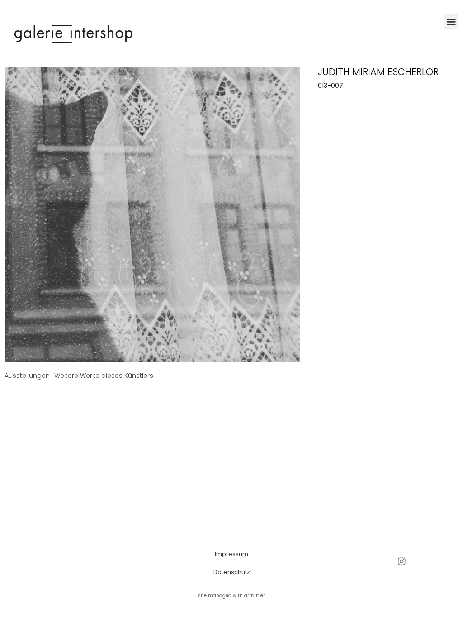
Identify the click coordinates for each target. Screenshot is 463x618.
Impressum (231, 554)
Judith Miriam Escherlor (378, 71)
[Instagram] (402, 561)
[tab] (27, 375)
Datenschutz (231, 572)
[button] (451, 21)
